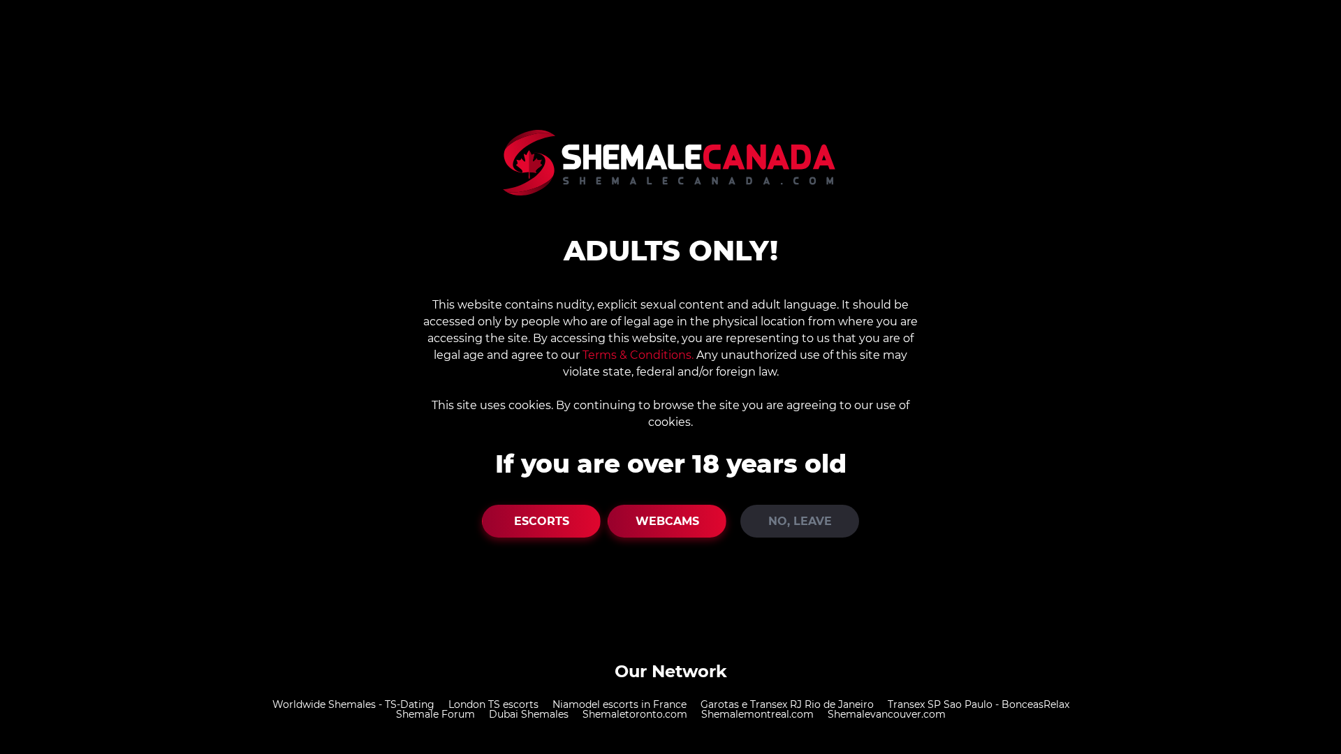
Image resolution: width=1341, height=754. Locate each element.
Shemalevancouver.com (887, 714)
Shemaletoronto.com (634, 714)
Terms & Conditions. (638, 355)
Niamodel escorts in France (619, 704)
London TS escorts (493, 704)
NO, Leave (800, 521)
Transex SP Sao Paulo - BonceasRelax (978, 704)
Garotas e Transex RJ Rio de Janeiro (787, 704)
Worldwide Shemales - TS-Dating (353, 704)
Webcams (667, 521)
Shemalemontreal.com (757, 714)
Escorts (541, 521)
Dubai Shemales (529, 714)
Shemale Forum (435, 714)
